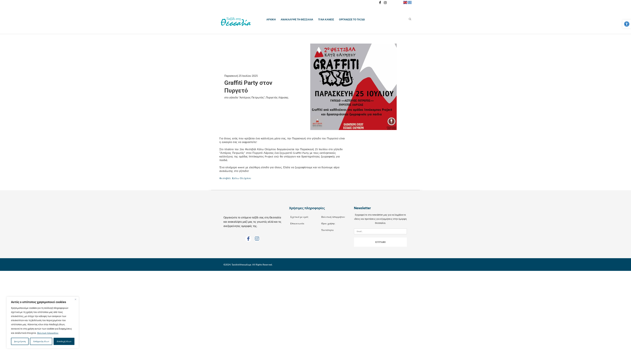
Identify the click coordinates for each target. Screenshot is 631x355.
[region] (43, 322)
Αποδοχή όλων (64, 341)
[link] (626, 24)
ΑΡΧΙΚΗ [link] (271, 19)
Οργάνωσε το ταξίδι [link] (352, 19)
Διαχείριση (20, 341)
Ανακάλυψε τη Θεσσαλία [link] (297, 19)
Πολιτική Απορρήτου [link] (47, 332)
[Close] (75, 299)
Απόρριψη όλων (41, 341)
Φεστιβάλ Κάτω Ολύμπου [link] (235, 178)
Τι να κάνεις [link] (326, 19)
